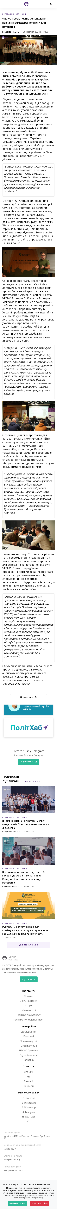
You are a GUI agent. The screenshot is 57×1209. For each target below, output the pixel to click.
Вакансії (28, 1081)
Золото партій (28, 1041)
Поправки (28, 1059)
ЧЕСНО (12, 957)
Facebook (29, 1098)
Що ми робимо (28, 1026)
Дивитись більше (31, 781)
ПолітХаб (28, 1036)
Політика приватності (28, 1015)
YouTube (29, 1116)
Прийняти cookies (17, 1203)
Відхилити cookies (40, 1203)
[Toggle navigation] (4, 4)
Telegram (29, 1112)
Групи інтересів (29, 1055)
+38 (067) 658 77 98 (13, 1170)
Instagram (30, 1102)
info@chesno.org (12, 1159)
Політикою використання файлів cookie (29, 1195)
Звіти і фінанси (28, 1000)
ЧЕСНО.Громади (28, 1050)
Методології (28, 1010)
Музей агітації (28, 1045)
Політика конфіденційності (28, 1019)
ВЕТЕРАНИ (21, 14)
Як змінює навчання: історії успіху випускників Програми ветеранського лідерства (26, 824)
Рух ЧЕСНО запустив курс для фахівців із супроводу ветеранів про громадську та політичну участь (25, 930)
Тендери (29, 1086)
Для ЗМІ (28, 1071)
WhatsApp (30, 1107)
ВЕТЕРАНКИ (8, 14)
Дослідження (28, 1031)
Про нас (28, 996)
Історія (28, 1005)
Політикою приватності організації (29, 1198)
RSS (28, 1076)
